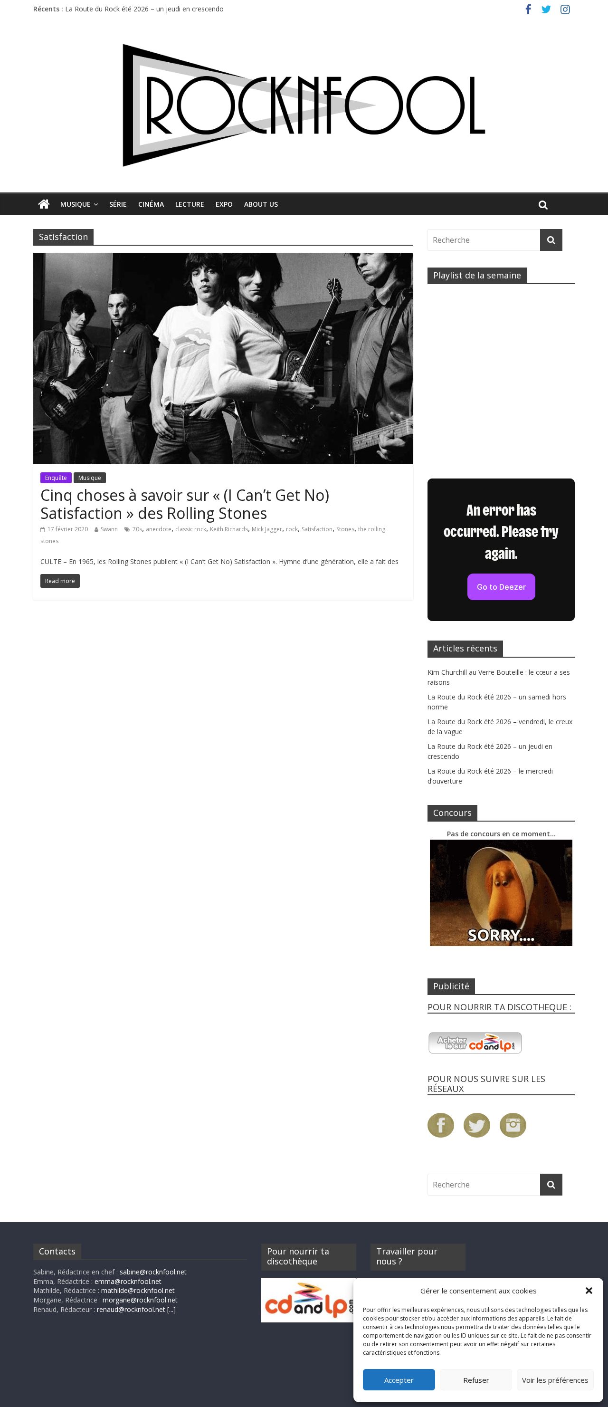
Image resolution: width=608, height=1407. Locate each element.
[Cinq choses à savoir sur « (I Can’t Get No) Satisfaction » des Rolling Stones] (223, 258)
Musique (75, 204)
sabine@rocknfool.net (153, 1271)
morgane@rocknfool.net (140, 1299)
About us (261, 204)
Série (118, 204)
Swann (109, 529)
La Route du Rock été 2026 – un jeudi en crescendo (144, 8)
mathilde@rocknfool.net (138, 1290)
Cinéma (151, 204)
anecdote (158, 529)
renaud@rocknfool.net (131, 1309)
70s (137, 529)
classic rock (190, 529)
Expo (224, 204)
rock (292, 529)
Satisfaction (317, 529)
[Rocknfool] (304, 105)
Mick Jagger (267, 529)
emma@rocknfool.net (128, 1281)
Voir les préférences (555, 1380)
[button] (589, 1290)
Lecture (189, 204)
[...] (171, 1309)
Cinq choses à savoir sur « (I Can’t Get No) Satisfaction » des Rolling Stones (184, 504)
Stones (345, 529)
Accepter (399, 1380)
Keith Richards (229, 529)
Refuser (476, 1380)
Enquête (56, 478)
